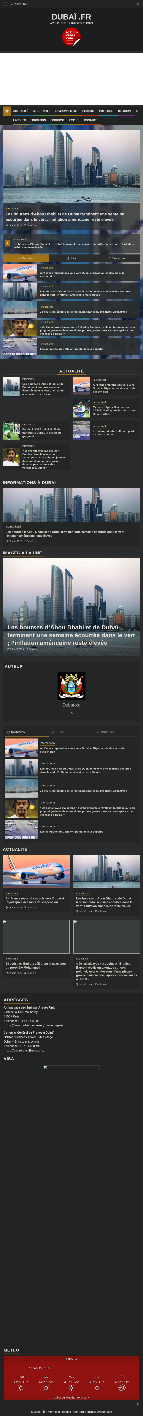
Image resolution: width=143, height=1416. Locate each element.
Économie (57, 120)
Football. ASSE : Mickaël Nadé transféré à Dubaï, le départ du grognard (41, 433)
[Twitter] (71, 713)
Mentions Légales (59, 1412)
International (19, 239)
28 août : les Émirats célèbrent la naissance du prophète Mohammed (83, 311)
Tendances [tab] (118, 258)
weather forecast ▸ (71, 1397)
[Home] (7, 111)
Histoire (88, 110)
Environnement (66, 110)
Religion (124, 110)
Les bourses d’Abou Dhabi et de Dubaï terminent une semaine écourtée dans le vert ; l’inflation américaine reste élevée (71, 635)
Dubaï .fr (71, 16)
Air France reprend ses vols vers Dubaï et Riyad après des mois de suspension (114, 388)
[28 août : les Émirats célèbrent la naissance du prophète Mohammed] (20, 309)
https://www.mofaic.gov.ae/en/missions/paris (33, 1025)
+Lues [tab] (59, 732)
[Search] (137, 111)
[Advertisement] (71, 79)
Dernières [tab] (27, 258)
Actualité (20, 110)
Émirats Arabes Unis (99, 1412)
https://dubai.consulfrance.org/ (24, 1050)
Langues (19, 120)
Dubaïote (31, 225)
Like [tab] (73, 258)
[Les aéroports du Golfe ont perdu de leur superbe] (20, 346)
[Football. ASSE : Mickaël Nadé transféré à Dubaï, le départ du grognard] (11, 430)
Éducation (38, 120)
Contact (90, 120)
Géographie (41, 110)
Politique (106, 110)
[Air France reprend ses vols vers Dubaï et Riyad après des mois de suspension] (20, 272)
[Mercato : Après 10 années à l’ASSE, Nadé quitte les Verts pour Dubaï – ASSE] (81, 408)
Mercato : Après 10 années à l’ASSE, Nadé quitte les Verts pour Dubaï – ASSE (114, 410)
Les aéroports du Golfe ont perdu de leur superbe (71, 348)
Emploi (74, 120)
